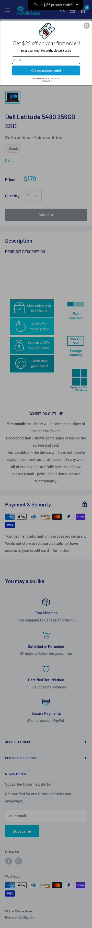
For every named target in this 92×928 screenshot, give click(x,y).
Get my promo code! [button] (46, 70)
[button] (87, 25)
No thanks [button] (46, 81)
